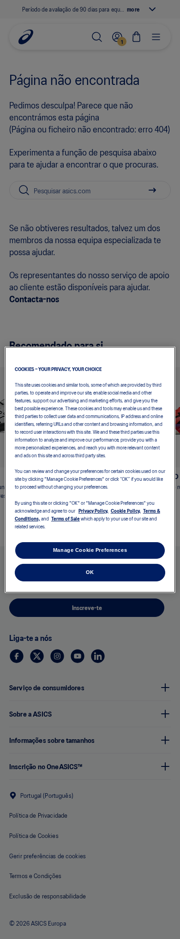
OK (90, 572)
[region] (90, 469)
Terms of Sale (65, 518)
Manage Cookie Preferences (90, 550)
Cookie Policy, (126, 510)
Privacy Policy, (93, 510)
